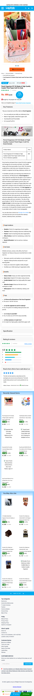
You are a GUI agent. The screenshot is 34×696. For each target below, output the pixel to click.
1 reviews (13, 90)
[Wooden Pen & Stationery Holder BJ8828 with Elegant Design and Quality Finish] (8, 544)
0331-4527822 (24, 5)
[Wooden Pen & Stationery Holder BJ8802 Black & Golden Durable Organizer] (25, 576)
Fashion (3, 607)
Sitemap (3, 652)
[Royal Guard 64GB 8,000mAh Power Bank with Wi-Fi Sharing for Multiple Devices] (25, 444)
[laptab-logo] (10, 8)
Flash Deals (4, 82)
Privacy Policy (4, 620)
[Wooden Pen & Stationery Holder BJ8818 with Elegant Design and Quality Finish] (25, 513)
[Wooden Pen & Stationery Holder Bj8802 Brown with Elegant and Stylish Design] (8, 576)
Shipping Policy (5, 622)
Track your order (5, 644)
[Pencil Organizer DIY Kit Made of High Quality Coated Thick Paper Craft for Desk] (8, 413)
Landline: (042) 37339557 (7, 636)
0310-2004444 (14, 5)
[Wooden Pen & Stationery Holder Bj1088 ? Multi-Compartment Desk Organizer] (25, 544)
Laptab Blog (4, 650)
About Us (3, 630)
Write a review (28, 344)
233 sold (19, 83)
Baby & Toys (4, 613)
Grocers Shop (4, 611)
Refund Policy (4, 619)
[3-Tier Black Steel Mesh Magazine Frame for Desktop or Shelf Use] (8, 513)
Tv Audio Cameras (5, 605)
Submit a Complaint (6, 624)
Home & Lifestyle (5, 609)
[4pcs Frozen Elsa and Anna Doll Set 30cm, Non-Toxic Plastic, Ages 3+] (8, 475)
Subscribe (28, 664)
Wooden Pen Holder (23, 212)
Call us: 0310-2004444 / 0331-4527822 (11, 634)
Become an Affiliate (6, 642)
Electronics (4, 601)
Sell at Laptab (4, 646)
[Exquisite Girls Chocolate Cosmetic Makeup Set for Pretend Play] (8, 444)
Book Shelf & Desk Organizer (23, 103)
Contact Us (4, 632)
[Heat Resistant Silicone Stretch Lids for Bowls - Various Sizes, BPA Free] (25, 413)
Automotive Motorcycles (7, 603)
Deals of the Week (5, 648)
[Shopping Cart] (32, 8)
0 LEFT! (19, 95)
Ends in (10, 82)
